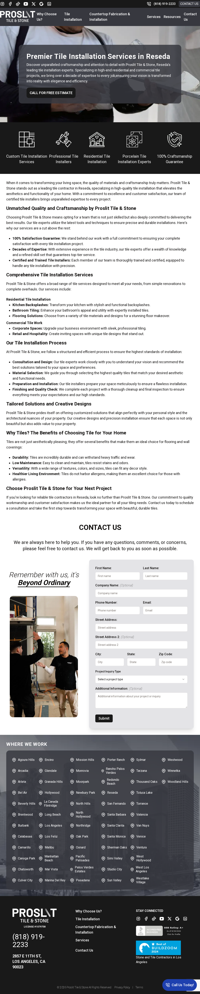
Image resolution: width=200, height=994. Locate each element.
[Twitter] (33, 4)
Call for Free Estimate (51, 93)
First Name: (103, 568)
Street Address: (106, 620)
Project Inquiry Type (108, 671)
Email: (147, 602)
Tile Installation (87, 919)
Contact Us (189, 4)
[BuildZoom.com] (162, 948)
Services (154, 17)
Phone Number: (106, 602)
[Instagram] (2, 4)
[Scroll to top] (7, 986)
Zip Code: (166, 654)
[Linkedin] (49, 4)
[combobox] (141, 679)
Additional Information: (118, 688)
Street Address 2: (114, 637)
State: (131, 654)
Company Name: (114, 585)
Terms (139, 987)
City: (98, 654)
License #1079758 (35, 926)
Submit (104, 718)
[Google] (41, 4)
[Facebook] (10, 4)
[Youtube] (25, 4)
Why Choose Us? (88, 911)
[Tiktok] (18, 4)
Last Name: (151, 568)
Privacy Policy (122, 987)
